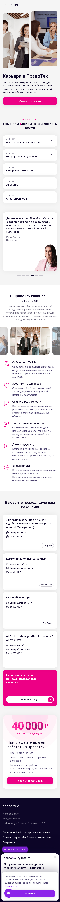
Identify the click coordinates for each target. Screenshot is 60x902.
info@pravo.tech (11, 818)
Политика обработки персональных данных (27, 832)
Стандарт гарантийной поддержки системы (27, 837)
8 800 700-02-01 (11, 814)
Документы (9, 842)
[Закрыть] (55, 857)
